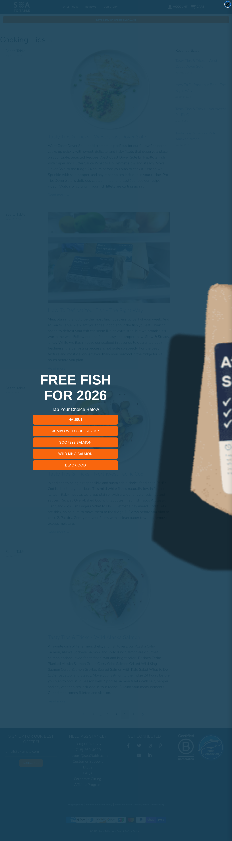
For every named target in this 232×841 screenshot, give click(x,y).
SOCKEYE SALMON (75, 442)
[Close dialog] (228, 4)
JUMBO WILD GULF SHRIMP (75, 430)
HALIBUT (75, 419)
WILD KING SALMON (75, 453)
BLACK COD (75, 465)
